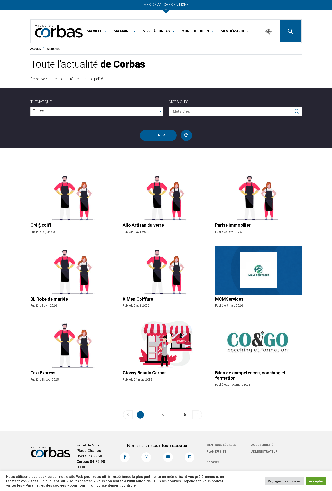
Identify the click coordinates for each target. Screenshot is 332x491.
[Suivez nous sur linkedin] (189, 457)
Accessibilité (262, 444)
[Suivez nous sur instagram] (146, 457)
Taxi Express (42, 372)
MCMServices (229, 299)
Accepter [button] (316, 481)
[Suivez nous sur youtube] (168, 457)
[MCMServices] (258, 270)
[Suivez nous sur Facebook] (125, 457)
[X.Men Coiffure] (166, 270)
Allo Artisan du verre (143, 225)
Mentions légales (221, 444)
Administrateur (264, 451)
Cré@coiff (40, 225)
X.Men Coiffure (138, 299)
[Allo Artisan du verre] (166, 196)
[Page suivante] (197, 414)
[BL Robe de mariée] (73, 270)
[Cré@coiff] (73, 196)
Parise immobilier (233, 225)
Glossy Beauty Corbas (144, 372)
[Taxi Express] (73, 344)
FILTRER (158, 135)
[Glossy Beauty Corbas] (166, 344)
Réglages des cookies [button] (284, 481)
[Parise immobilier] (258, 196)
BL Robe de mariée (49, 299)
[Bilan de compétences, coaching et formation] (258, 344)
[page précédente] (128, 414)
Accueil (35, 48)
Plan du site (216, 451)
